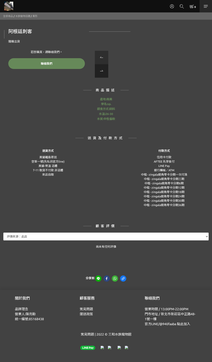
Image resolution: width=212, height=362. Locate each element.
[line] (98, 278)
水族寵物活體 (22, 16)
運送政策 (86, 314)
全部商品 (8, 16)
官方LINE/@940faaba (160, 324)
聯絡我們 (46, 63)
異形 (35, 16)
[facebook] (107, 278)
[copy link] (123, 278)
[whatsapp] (115, 278)
